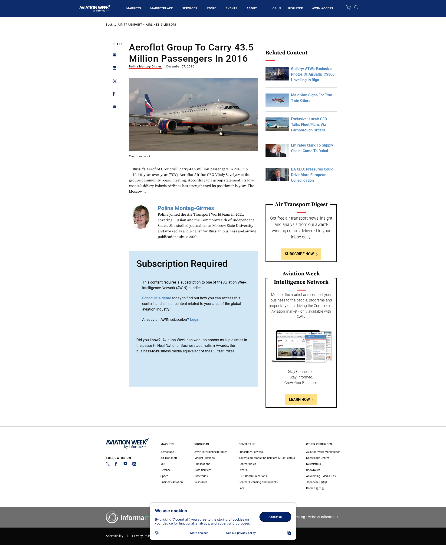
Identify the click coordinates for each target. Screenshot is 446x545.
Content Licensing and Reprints (258, 482)
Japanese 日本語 (317, 482)
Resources (200, 482)
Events (231, 8)
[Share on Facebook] (113, 95)
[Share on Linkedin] (113, 69)
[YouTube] (125, 464)
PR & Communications (253, 476)
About (252, 8)
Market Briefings (204, 458)
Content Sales (247, 464)
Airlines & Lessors (161, 24)
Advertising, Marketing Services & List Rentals (267, 458)
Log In (276, 8)
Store (211, 8)
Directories (201, 476)
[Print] (113, 107)
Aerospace (167, 452)
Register (295, 8)
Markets (133, 8)
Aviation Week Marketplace (323, 452)
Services (189, 8)
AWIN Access (322, 8)
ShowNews (313, 470)
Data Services (202, 470)
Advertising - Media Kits (321, 476)
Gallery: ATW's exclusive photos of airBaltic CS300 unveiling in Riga (312, 74)
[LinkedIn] (134, 464)
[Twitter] (108, 464)
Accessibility (114, 536)
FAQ (241, 488)
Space (164, 476)
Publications (202, 464)
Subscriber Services (251, 452)
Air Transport (130, 24)
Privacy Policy (142, 536)
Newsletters (313, 464)
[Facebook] (116, 464)
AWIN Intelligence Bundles (210, 452)
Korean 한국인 (315, 488)
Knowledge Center (317, 458)
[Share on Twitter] (113, 82)
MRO (163, 464)
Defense (166, 470)
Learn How (299, 399)
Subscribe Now (299, 254)
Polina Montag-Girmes (145, 66)
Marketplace (161, 8)
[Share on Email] (113, 56)
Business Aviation (172, 482)
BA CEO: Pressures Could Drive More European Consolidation (312, 175)
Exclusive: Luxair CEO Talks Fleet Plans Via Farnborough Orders (309, 124)
